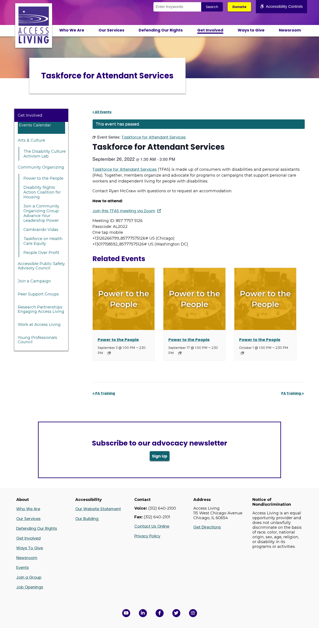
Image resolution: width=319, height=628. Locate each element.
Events (22, 567)
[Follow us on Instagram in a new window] (193, 613)
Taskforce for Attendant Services (124, 169)
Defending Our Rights (161, 30)
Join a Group (28, 577)
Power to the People (43, 178)
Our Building (87, 518)
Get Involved (210, 30)
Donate (239, 6)
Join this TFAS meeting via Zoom (123, 211)
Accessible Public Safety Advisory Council (41, 265)
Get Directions (207, 527)
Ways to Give (251, 30)
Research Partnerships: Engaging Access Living (41, 309)
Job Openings (29, 587)
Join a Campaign (34, 281)
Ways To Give (29, 548)
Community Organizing (41, 167)
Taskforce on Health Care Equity (42, 241)
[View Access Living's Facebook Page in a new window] (160, 613)
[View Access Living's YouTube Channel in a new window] (126, 613)
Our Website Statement (98, 509)
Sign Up (159, 456)
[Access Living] (33, 42)
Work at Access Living (39, 324)
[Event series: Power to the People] (109, 353)
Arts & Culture (31, 140)
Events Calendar (35, 125)
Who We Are (71, 30)
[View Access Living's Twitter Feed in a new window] (176, 613)
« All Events (102, 112)
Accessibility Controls (284, 6)
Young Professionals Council (37, 339)
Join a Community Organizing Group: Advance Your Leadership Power (41, 213)
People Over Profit (41, 252)
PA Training (103, 393)
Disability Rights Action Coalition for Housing (42, 192)
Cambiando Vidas (40, 229)
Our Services (111, 30)
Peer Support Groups (38, 294)
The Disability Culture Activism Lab (44, 154)
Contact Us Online (151, 526)
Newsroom (290, 30)
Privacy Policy (147, 536)
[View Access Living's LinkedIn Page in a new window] (143, 613)
